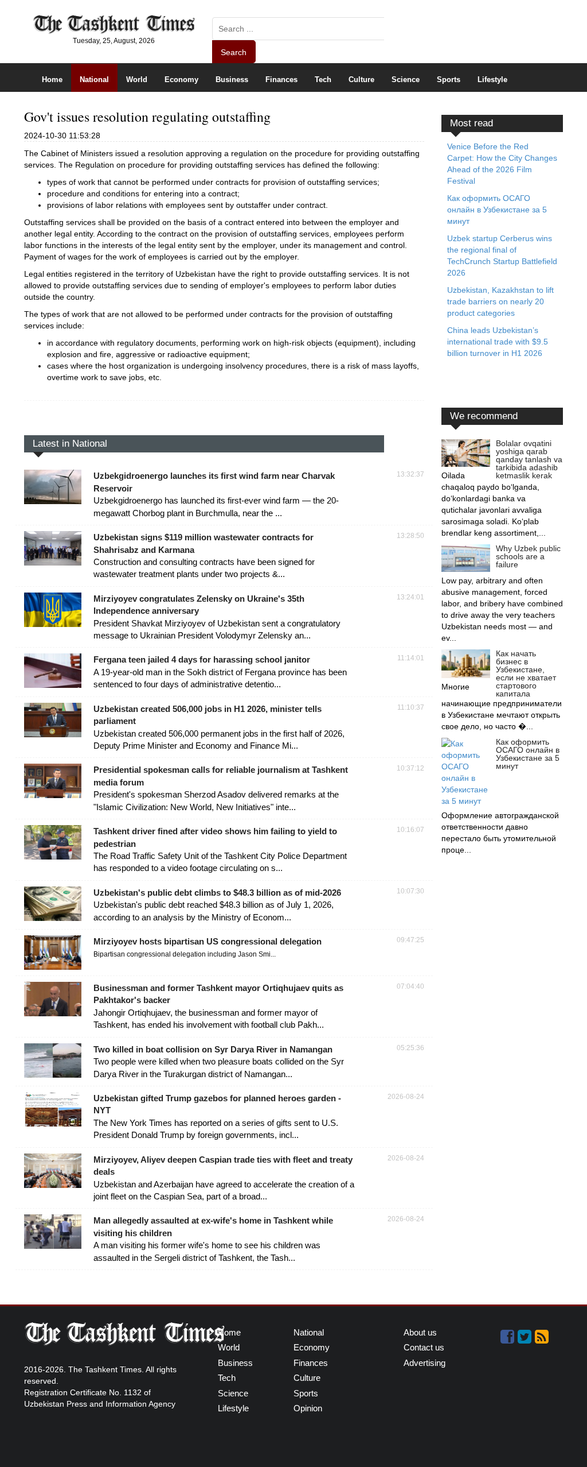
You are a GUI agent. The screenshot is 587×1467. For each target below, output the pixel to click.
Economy (181, 79)
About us (420, 1332)
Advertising (424, 1363)
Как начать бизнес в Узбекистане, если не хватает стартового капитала (526, 673)
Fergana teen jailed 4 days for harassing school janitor (201, 659)
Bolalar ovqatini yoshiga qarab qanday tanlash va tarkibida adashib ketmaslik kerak (529, 459)
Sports (448, 79)
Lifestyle (492, 79)
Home (52, 79)
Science (406, 79)
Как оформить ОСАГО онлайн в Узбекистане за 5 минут (527, 754)
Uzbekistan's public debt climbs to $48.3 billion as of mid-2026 (217, 892)
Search (233, 52)
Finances (281, 79)
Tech (323, 79)
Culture (361, 79)
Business (232, 79)
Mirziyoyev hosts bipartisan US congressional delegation (207, 941)
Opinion (308, 1408)
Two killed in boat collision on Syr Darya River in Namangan (212, 1049)
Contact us (424, 1347)
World (136, 79)
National (94, 79)
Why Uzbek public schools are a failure (528, 556)
